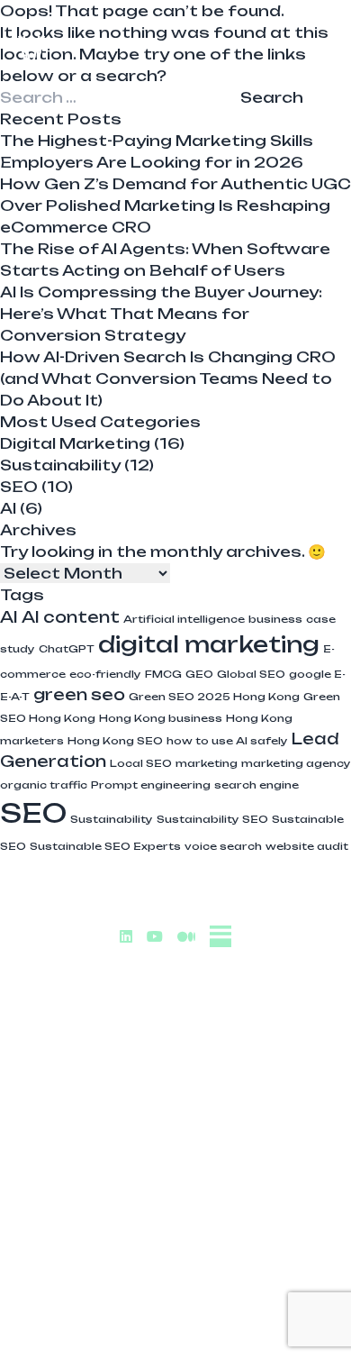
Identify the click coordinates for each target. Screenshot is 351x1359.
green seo (79, 694)
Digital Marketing (75, 443)
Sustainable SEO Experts (105, 846)
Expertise (175, 1052)
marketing (207, 763)
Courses (176, 1088)
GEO (199, 674)
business (275, 619)
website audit (307, 846)
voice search (223, 846)
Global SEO (251, 674)
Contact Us (175, 1160)
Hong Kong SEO (115, 740)
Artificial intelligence (184, 619)
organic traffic (43, 785)
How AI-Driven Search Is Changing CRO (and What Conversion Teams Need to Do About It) (168, 378)
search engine (256, 785)
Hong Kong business (160, 718)
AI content (71, 616)
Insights (176, 1124)
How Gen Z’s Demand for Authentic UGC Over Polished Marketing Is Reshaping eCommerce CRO (175, 205)
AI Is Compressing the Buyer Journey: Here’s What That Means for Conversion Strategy (161, 313)
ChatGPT (66, 649)
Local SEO (141, 763)
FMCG (163, 674)
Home (176, 1016)
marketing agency (296, 763)
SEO (19, 487)
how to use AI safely (227, 740)
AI (8, 508)
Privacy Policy (176, 1320)
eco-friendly (105, 674)
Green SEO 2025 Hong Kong (214, 696)
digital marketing (209, 644)
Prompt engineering (151, 785)
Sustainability (60, 465)
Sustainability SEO (212, 819)
